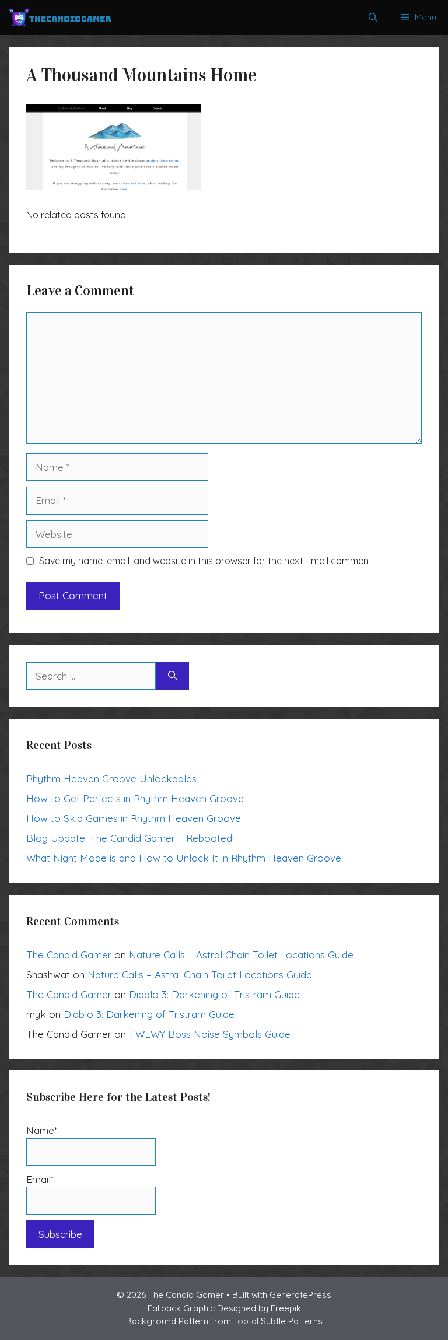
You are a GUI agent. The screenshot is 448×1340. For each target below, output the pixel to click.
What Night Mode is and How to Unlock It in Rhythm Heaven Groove (183, 858)
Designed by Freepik (259, 1308)
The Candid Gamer (68, 955)
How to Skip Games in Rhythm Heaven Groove (133, 818)
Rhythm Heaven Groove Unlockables (111, 778)
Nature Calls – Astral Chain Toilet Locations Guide (241, 955)
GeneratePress (300, 1294)
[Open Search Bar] (373, 17)
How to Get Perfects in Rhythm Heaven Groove (135, 798)
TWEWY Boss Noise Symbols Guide (209, 1034)
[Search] (172, 676)
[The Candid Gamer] (60, 17)
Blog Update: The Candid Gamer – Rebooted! (130, 838)
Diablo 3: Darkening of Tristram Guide (214, 994)
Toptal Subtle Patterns (278, 1321)
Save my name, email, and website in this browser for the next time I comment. (206, 560)
